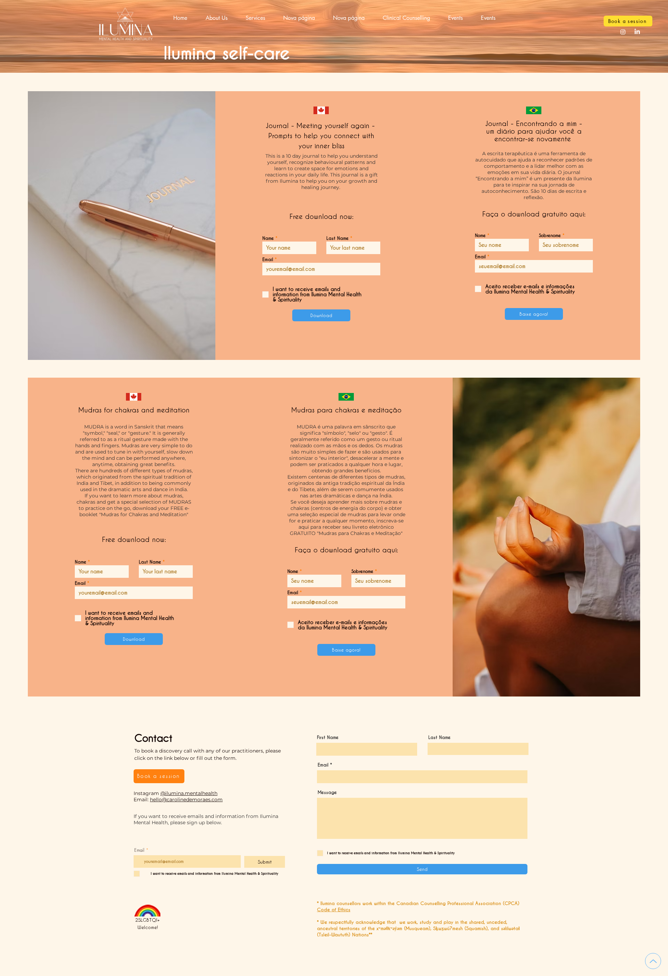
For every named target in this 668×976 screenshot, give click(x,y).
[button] (255, 18)
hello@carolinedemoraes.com (186, 799)
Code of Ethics (333, 909)
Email (267, 259)
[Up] (653, 961)
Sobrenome (550, 235)
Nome (480, 235)
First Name (328, 737)
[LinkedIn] (637, 32)
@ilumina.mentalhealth (188, 793)
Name (268, 238)
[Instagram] (623, 32)
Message (327, 792)
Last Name (337, 238)
